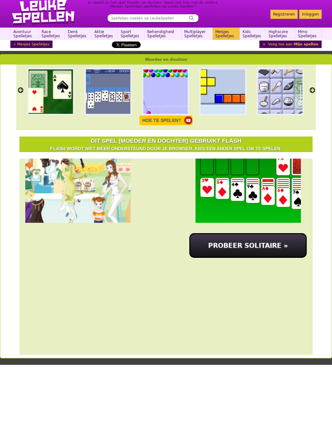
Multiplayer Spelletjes (195, 34)
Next (312, 90)
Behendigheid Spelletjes (160, 34)
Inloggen (310, 14)
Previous (20, 90)
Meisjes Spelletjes (224, 34)
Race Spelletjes (51, 34)
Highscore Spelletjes (278, 34)
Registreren (284, 14)
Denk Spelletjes (77, 34)
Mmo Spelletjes (307, 34)
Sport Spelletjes (130, 34)
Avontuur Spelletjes (22, 34)
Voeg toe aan (292, 44)
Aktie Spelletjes (103, 34)
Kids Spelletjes (252, 34)
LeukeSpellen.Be (43, 13)
